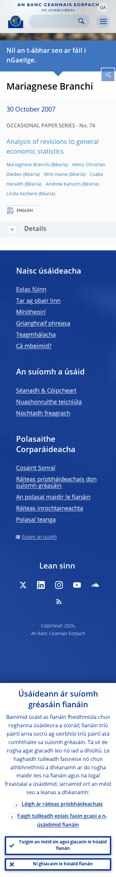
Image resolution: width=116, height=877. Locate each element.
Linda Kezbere (21, 194)
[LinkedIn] (41, 585)
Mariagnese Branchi (28, 165)
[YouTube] (77, 585)
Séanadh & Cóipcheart (46, 391)
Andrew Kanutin (63, 184)
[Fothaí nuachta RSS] (59, 601)
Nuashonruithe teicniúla (49, 402)
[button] (103, 7)
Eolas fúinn (31, 290)
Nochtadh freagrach (43, 414)
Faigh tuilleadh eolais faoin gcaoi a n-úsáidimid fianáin (62, 821)
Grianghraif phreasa (43, 324)
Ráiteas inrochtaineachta (49, 509)
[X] (23, 585)
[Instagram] (59, 585)
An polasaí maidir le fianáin (53, 497)
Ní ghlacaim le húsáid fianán (63, 864)
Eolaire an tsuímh (39, 537)
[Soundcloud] (95, 585)
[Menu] (103, 21)
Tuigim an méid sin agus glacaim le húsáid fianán (63, 845)
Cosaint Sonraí (35, 468)
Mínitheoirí (31, 312)
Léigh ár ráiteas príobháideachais (62, 804)
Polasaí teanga (36, 520)
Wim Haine (56, 174)
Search (81, 21)
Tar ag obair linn (38, 301)
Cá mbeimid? (34, 346)
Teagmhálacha (36, 335)
